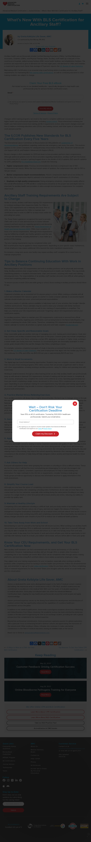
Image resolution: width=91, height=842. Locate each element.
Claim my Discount (44, 433)
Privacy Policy (47, 428)
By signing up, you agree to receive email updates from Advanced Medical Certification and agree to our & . (42, 427)
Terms (40, 428)
